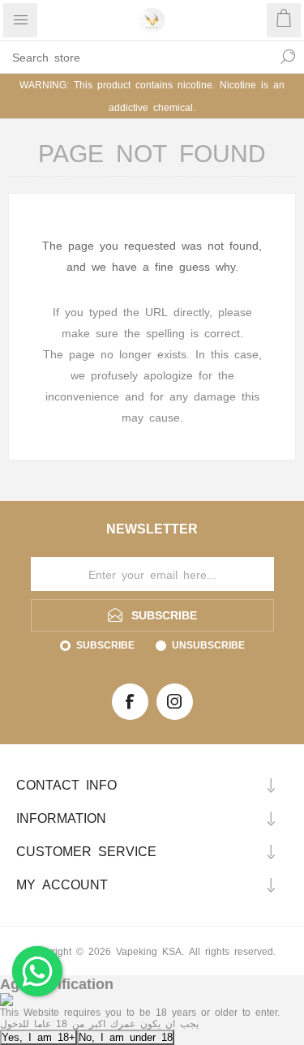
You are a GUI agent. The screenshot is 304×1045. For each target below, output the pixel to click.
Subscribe (105, 644)
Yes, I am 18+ (38, 1036)
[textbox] (136, 57)
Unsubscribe (208, 644)
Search (288, 57)
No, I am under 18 (126, 1036)
